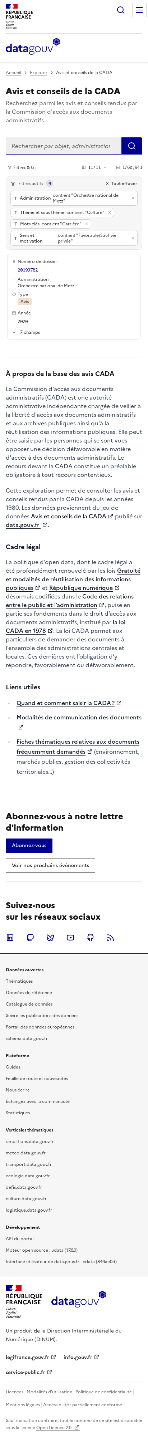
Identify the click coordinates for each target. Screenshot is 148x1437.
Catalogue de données (29, 1004)
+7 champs (29, 332)
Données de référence (29, 992)
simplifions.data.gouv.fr (30, 1141)
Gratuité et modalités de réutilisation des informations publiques (73, 579)
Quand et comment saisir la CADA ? (66, 703)
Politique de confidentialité (103, 1392)
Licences (14, 1392)
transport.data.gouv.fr (29, 1164)
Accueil (13, 72)
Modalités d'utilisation (49, 1392)
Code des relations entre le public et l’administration (70, 600)
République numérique (81, 587)
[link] (29, 846)
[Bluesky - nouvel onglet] (50, 937)
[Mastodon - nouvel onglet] (30, 937)
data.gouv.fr (23, 524)
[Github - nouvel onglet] (90, 937)
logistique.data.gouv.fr (29, 1210)
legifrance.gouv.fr (27, 1357)
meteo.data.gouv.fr (26, 1153)
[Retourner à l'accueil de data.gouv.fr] (33, 47)
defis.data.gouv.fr (24, 1187)
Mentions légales (23, 1405)
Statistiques (18, 1113)
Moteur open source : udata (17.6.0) (42, 1250)
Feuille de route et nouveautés (37, 1078)
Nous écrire (18, 1090)
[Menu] (139, 10)
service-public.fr (25, 1372)
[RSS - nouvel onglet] (110, 937)
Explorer (38, 72)
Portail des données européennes (40, 1027)
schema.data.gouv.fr (27, 1038)
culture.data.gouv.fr (26, 1199)
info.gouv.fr (78, 1357)
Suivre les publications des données (42, 1015)
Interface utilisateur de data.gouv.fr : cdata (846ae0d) (61, 1261)
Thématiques (19, 981)
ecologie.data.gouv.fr (28, 1176)
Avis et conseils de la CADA (68, 516)
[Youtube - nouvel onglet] (70, 937)
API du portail (20, 1239)
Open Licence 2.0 (54, 1427)
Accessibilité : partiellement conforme (82, 1405)
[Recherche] (121, 10)
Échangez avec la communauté (38, 1101)
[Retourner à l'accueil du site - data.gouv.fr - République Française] (78, 1301)
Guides (13, 1067)
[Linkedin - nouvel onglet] (10, 937)
